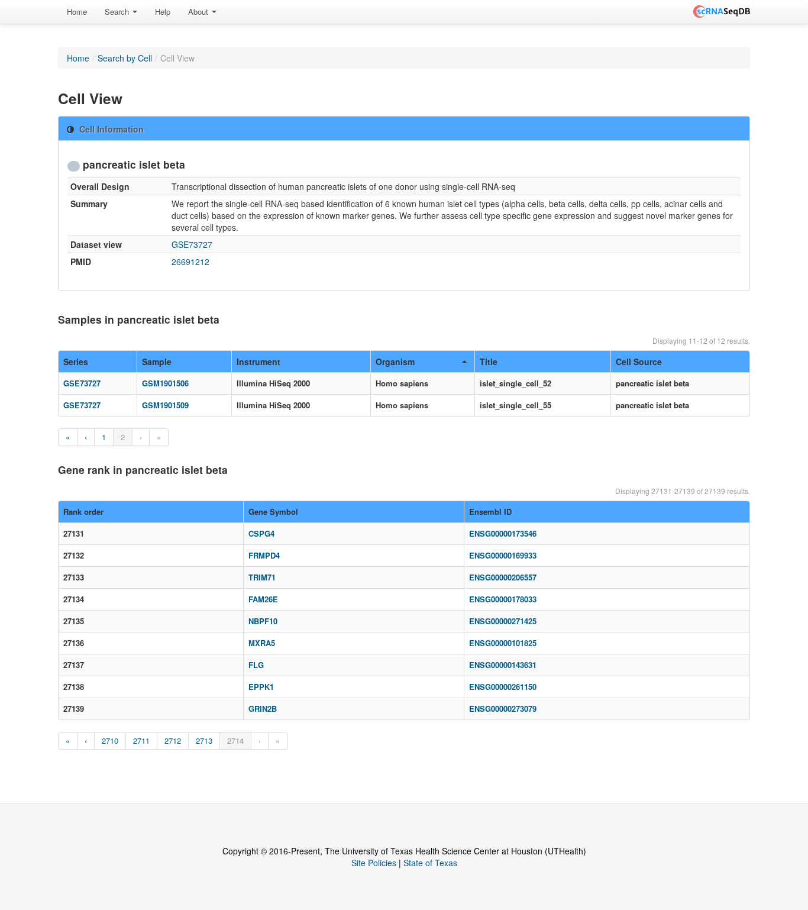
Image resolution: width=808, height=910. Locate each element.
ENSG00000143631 (502, 664)
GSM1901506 (165, 383)
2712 (172, 740)
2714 (235, 740)
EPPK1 (261, 686)
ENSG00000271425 (502, 621)
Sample (157, 361)
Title (488, 361)
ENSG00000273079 (502, 708)
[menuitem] (77, 12)
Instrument (258, 361)
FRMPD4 (264, 555)
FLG (256, 664)
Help (162, 11)
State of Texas (430, 863)
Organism (395, 361)
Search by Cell (125, 58)
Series (75, 361)
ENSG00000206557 (502, 577)
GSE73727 (192, 244)
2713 (204, 740)
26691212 (190, 261)
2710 (110, 740)
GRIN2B (262, 708)
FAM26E (263, 599)
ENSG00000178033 (502, 599)
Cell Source (639, 361)
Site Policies (373, 863)
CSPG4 (261, 533)
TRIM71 (262, 577)
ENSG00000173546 (502, 533)
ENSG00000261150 (502, 686)
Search (118, 11)
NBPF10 (262, 621)
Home (77, 11)
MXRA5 (261, 642)
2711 (141, 740)
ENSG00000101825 (502, 642)
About (199, 11)
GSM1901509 (165, 405)
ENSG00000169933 (502, 555)
